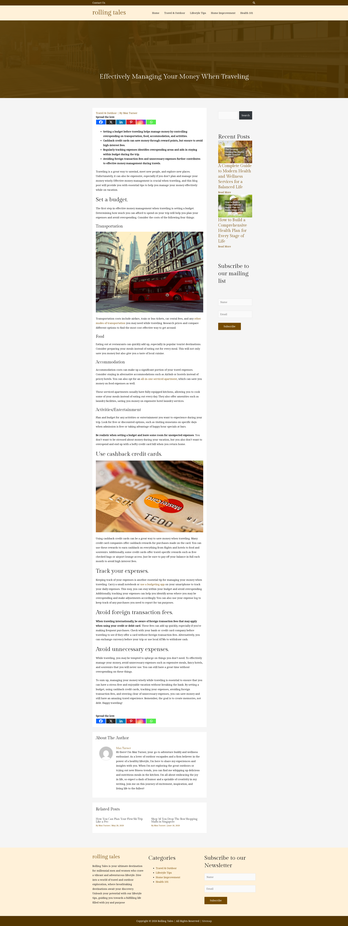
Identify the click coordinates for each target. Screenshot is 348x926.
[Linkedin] (121, 122)
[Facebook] (101, 122)
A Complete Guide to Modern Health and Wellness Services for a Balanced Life (235, 176)
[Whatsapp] (151, 122)
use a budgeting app (152, 584)
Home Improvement (168, 877)
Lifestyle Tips (164, 872)
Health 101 (162, 881)
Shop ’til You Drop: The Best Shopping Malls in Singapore (174, 820)
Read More (224, 192)
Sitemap (207, 921)
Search (246, 115)
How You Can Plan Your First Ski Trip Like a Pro (119, 820)
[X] (111, 122)
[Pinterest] (131, 122)
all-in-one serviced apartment (159, 379)
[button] (254, 2)
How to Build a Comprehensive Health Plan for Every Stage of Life (232, 231)
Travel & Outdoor (106, 113)
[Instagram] (141, 122)
